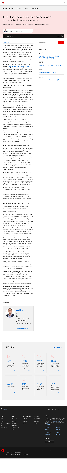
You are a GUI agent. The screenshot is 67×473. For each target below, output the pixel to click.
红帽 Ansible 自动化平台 (5, 424)
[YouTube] (49, 410)
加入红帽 (58, 434)
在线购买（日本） (26, 421)
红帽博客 (4, 8)
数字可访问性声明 (25, 454)
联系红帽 (25, 450)
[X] (55, 410)
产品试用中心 (26, 418)
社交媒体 (36, 423)
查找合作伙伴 (15, 425)
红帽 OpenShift (4, 421)
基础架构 (24, 384)
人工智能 (24, 361)
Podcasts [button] (26, 8)
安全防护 (54, 361)
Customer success (28, 24)
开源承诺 (58, 429)
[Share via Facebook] (7, 36)
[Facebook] (52, 410)
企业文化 (47, 429)
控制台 (24, 423)
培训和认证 (14, 418)
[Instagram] (58, 410)
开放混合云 (40, 361)
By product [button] (11, 8)
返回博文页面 (6, 42)
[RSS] (62, 36)
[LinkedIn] (46, 410)
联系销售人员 (37, 418)
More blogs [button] (34, 8)
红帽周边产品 (42, 450)
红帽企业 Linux (4, 420)
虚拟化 (53, 383)
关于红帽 (7, 450)
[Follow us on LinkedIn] (17, 316)
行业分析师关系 (48, 434)
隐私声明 (7, 454)
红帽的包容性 (35, 450)
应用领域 (39, 384)
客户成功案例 (48, 432)
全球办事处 (20, 450)
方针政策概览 (17, 454)
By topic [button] (19, 8)
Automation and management (41, 24)
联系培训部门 (37, 421)
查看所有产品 (4, 427)
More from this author (22, 328)
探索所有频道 (56, 347)
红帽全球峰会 (48, 450)
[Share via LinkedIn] (9, 36)
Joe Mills (9, 30)
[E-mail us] (12, 36)
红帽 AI (2, 418)
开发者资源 (14, 423)
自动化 (9, 361)
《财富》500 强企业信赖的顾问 (53, 421)
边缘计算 (10, 384)
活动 (16, 450)
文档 (13, 429)
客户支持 (14, 421)
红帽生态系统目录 (15, 427)
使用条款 (12, 454)
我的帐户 (14, 420)
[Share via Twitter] (11, 36)
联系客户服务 (37, 420)
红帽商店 (25, 420)
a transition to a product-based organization (19, 66)
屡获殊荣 (48, 423)
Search (61, 42)
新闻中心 (58, 427)
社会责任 (58, 432)
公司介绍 (47, 427)
